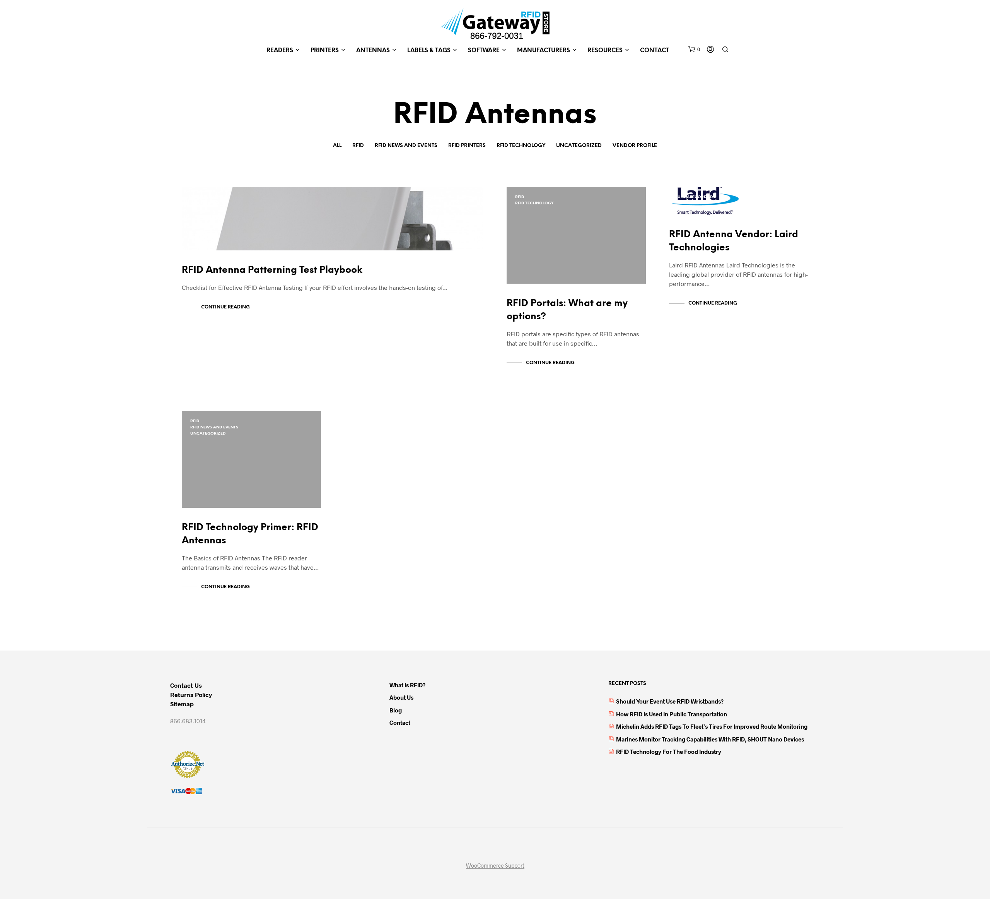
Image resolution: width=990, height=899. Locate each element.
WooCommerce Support (495, 866)
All (337, 145)
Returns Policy (191, 694)
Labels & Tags (429, 51)
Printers (325, 51)
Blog (395, 710)
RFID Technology (521, 145)
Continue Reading (225, 307)
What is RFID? (407, 685)
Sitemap (182, 703)
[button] (694, 49)
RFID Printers (467, 145)
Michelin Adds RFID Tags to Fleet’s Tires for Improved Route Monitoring (711, 726)
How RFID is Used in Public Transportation (671, 714)
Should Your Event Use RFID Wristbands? (670, 701)
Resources (605, 51)
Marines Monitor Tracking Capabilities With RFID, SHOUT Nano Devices (710, 739)
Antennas (373, 51)
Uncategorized (579, 145)
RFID (358, 145)
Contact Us (186, 685)
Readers (279, 51)
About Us (401, 697)
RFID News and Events (406, 145)
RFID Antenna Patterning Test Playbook (272, 270)
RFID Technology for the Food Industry (668, 751)
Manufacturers (543, 51)
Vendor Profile (635, 145)
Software (484, 51)
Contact (654, 51)
